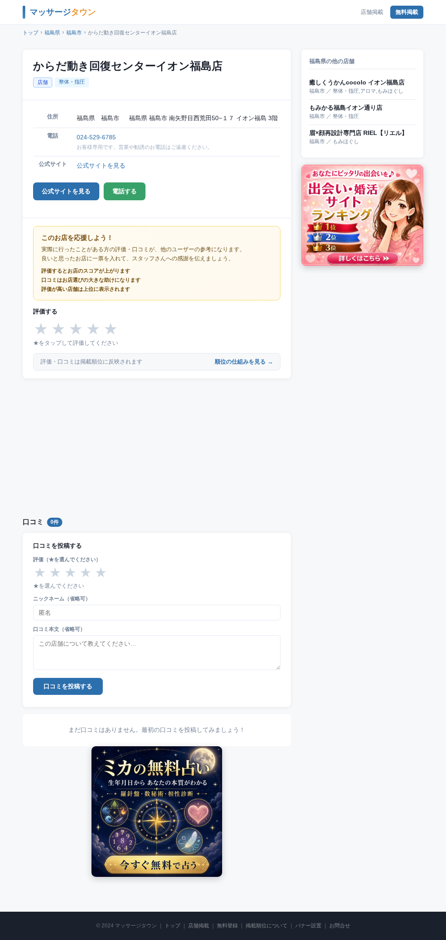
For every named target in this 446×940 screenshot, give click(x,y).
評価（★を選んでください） (67, 559)
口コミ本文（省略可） (59, 629)
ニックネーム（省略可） (62, 599)
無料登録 (227, 926)
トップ (30, 33)
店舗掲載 (372, 12)
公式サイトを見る (101, 165)
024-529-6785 (96, 137)
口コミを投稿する (68, 686)
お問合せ (339, 926)
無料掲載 (406, 12)
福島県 (52, 33)
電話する (124, 191)
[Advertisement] (157, 446)
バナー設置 (308, 926)
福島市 (74, 33)
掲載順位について (266, 926)
